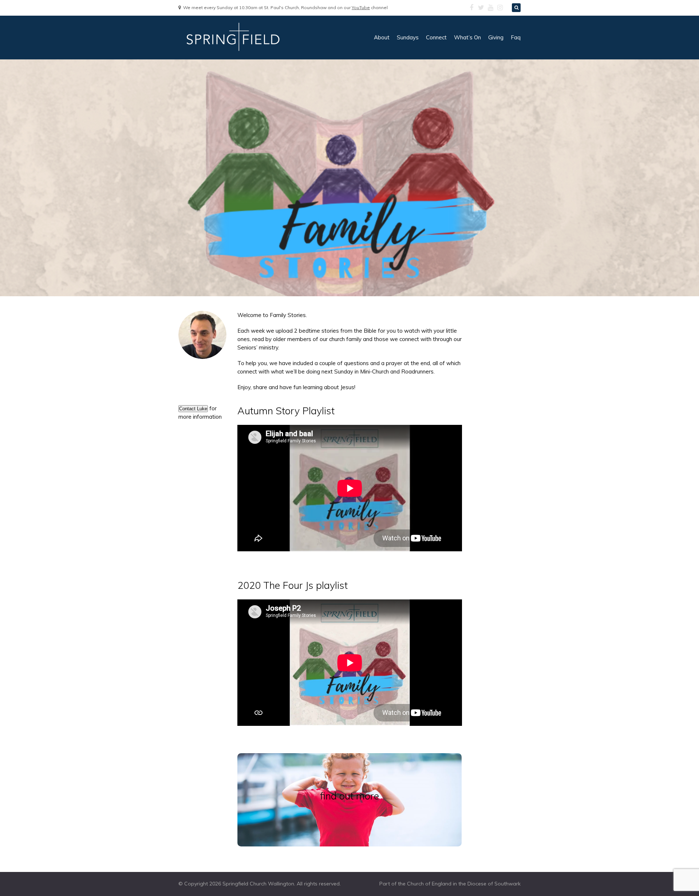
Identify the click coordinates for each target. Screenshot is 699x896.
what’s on (467, 37)
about (382, 37)
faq (516, 37)
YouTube (361, 7)
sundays (408, 37)
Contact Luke (193, 408)
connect (436, 37)
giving (495, 37)
